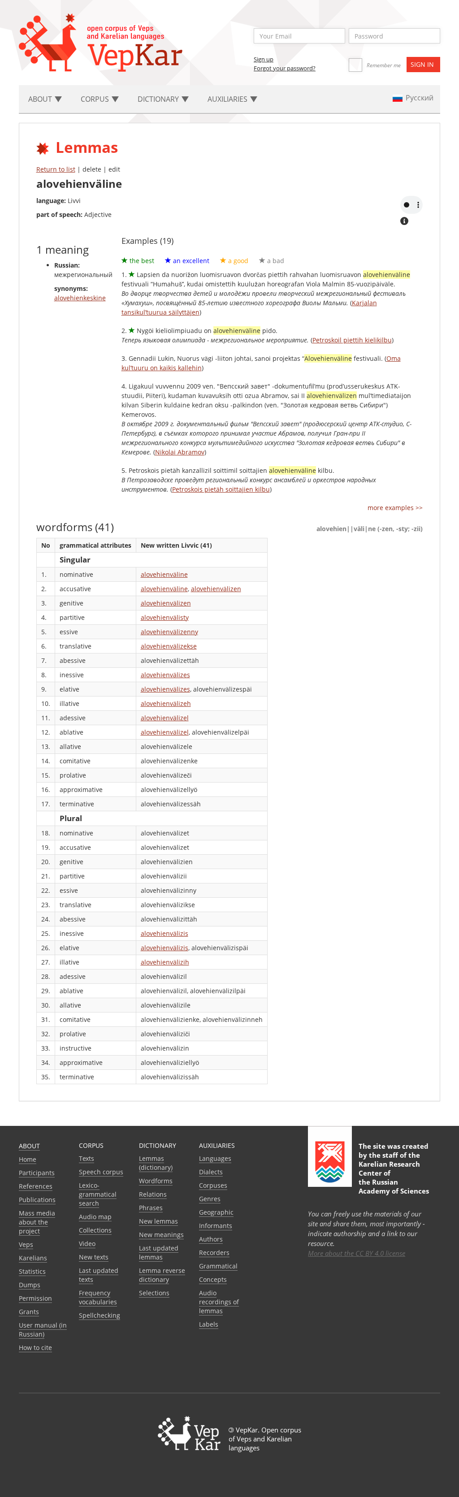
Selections (154, 1293)
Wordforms (156, 1181)
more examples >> (395, 507)
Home (27, 1159)
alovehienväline (164, 574)
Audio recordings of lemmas (219, 1302)
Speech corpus (101, 1172)
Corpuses (213, 1185)
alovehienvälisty (165, 617)
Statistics (32, 1271)
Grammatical (218, 1266)
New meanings (161, 1234)
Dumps (29, 1285)
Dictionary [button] (159, 99)
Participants (37, 1172)
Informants (215, 1225)
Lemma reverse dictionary (162, 1275)
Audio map (95, 1216)
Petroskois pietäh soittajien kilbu (221, 489)
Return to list (55, 169)
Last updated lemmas (158, 1252)
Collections (95, 1230)
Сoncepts (213, 1279)
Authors (211, 1239)
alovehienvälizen (216, 588)
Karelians (33, 1258)
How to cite (35, 1347)
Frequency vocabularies (98, 1297)
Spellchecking (99, 1315)
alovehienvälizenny (169, 631)
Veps (26, 1244)
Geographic (216, 1212)
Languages (215, 1158)
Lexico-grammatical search (98, 1194)
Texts (86, 1158)
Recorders (214, 1252)
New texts (93, 1257)
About (29, 1146)
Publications (37, 1199)
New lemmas (158, 1221)
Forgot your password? (285, 68)
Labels (208, 1324)
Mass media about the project (37, 1222)
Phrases (151, 1207)
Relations (153, 1194)
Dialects (211, 1172)
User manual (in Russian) (43, 1329)
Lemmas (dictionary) (156, 1163)
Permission (35, 1298)
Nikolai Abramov (179, 452)
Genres (210, 1198)
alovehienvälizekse (169, 646)
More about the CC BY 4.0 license (356, 1253)
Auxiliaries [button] (228, 99)
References (35, 1186)
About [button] (41, 99)
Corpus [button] (96, 99)
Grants (29, 1311)
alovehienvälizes (165, 675)
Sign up (263, 59)
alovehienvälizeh (166, 703)
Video (87, 1243)
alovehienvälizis (164, 933)
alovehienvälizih (165, 962)
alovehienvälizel (165, 718)
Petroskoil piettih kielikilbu (352, 340)
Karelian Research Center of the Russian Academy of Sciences (394, 1177)
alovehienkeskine (80, 298)
